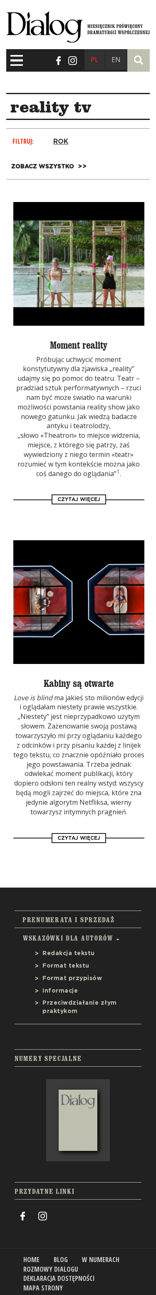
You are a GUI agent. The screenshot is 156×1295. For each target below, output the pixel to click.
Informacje (60, 991)
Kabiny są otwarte (79, 683)
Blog (61, 1259)
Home (31, 1259)
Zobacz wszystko (42, 167)
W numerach (100, 1259)
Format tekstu (65, 966)
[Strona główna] (78, 25)
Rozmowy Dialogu (50, 1269)
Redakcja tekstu (68, 953)
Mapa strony (43, 1288)
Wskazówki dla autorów (69, 938)
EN (116, 59)
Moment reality (78, 345)
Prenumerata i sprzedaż (68, 919)
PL (95, 59)
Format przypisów (72, 978)
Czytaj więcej (78, 499)
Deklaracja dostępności (59, 1278)
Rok (60, 141)
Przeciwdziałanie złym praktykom (79, 1007)
